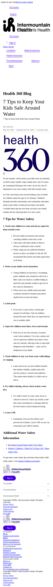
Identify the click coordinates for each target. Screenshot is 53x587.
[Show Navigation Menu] (22, 14)
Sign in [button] (12, 43)
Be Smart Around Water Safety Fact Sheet (25, 445)
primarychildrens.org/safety (29, 461)
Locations (10, 50)
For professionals (14, 61)
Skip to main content (24, 2)
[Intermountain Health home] (26, 24)
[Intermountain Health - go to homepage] (17, 472)
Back (11, 66)
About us (35, 61)
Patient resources (14, 56)
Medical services (32, 50)
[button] (9, 478)
